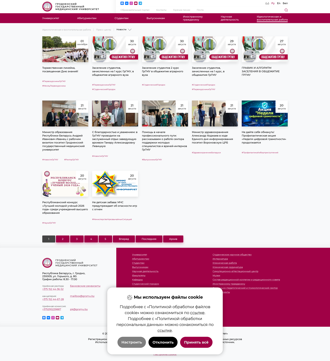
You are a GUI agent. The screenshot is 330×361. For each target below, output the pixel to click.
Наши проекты (221, 292)
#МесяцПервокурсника (54, 86)
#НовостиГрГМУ (50, 159)
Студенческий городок (145, 284)
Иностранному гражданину (229, 284)
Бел (285, 3)
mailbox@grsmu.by (82, 296)
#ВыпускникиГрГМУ (152, 159)
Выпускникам (156, 18)
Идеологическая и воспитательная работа (66, 29)
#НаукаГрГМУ (49, 223)
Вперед (124, 238)
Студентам (121, 18)
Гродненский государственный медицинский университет (77, 6)
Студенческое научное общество (232, 254)
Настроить (131, 342)
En (278, 3)
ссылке (197, 312)
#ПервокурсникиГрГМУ (54, 81)
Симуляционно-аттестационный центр (235, 271)
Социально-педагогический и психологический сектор (245, 288)
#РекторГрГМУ (71, 159)
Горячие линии (181, 10)
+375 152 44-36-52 (53, 289)
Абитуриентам (86, 18)
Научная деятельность (145, 271)
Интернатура (220, 259)
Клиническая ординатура (228, 267)
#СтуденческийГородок (103, 89)
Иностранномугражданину (193, 18)
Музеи (216, 275)
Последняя (149, 238)
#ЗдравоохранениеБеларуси (206, 152)
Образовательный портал (134, 10)
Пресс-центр (103, 29)
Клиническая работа (225, 263)
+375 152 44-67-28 (53, 299)
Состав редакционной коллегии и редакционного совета (246, 279)
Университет (50, 18)
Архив (173, 238)
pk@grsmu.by (79, 309)
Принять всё (196, 342)
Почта (200, 10)
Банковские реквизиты (85, 285)
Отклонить (163, 342)
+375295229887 (51, 309)
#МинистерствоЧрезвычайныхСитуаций (112, 219)
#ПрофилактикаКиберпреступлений (260, 152)
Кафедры (137, 279)
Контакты (161, 10)
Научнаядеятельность (230, 18)
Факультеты (138, 275)
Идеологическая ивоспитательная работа (272, 18)
